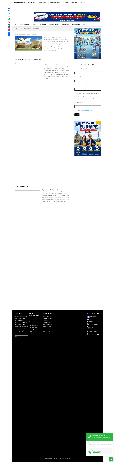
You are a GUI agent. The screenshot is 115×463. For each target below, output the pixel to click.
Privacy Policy (100, 444)
